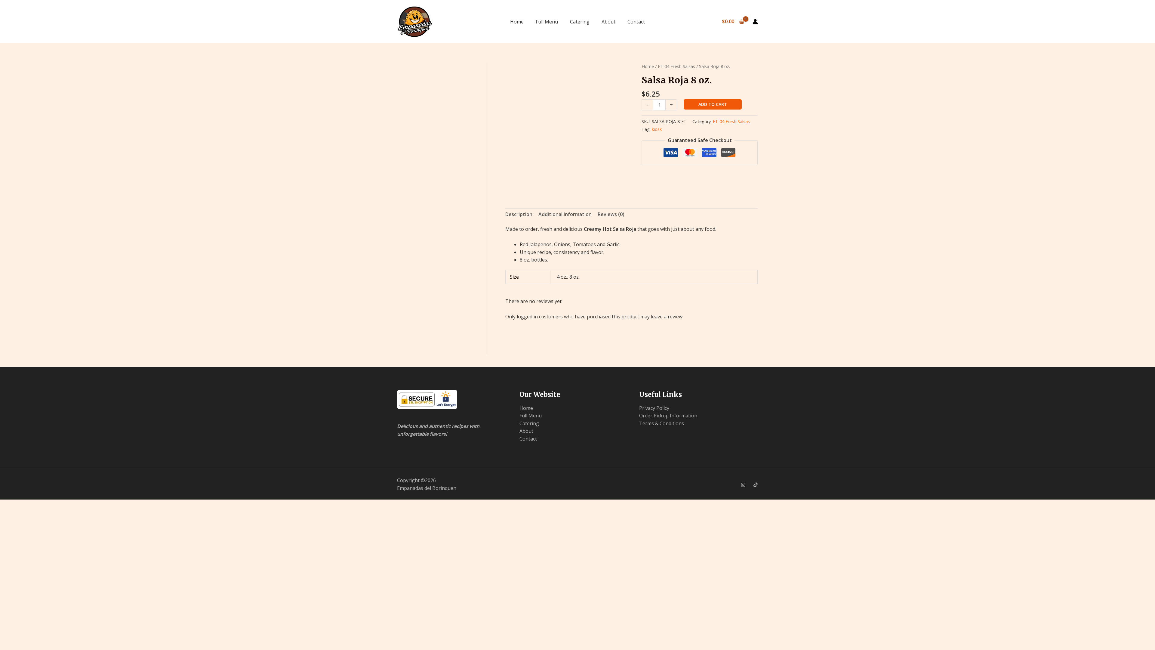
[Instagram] (743, 484)
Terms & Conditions (661, 423)
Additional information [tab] (565, 214)
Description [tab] (518, 214)
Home (517, 21)
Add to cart (712, 104)
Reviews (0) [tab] (611, 214)
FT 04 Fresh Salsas (676, 66)
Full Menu (547, 21)
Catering (580, 21)
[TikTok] (755, 484)
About (608, 21)
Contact (636, 21)
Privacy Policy (654, 408)
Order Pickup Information (668, 415)
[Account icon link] (755, 21)
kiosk (657, 129)
